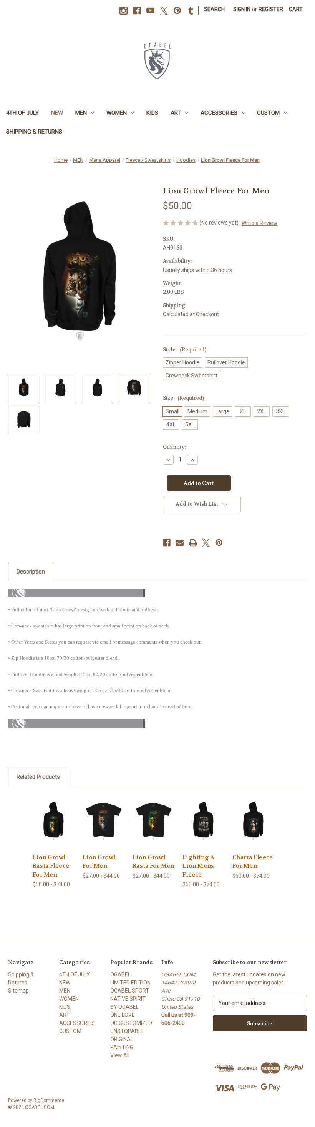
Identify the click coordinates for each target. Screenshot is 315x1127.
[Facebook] (137, 11)
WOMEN (116, 112)
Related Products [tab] (38, 776)
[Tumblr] (191, 11)
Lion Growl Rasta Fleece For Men (51, 866)
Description (31, 571)
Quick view (53, 812)
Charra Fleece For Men (252, 862)
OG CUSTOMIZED (131, 1023)
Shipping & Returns (34, 131)
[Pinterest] (177, 11)
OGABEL (120, 974)
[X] (164, 11)
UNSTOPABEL (127, 1031)
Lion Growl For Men (99, 862)
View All (119, 1055)
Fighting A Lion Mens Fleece (198, 866)
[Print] (193, 542)
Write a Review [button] (259, 223)
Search (214, 9)
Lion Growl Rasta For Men (153, 862)
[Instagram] (123, 11)
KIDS (152, 112)
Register (271, 9)
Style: (184, 349)
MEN (81, 112)
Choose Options (53, 831)
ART (176, 112)
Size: (183, 398)
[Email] (180, 542)
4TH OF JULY (22, 112)
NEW (57, 112)
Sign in (241, 9)
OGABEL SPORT (129, 991)
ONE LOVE (122, 1015)
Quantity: (174, 447)
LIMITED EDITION (130, 982)
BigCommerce (48, 1100)
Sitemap (18, 991)
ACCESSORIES (219, 112)
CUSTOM (268, 112)
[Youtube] (150, 11)
